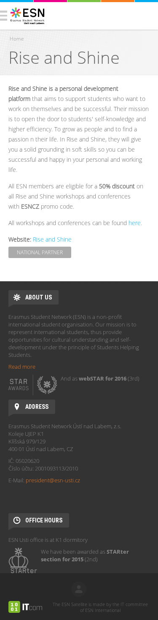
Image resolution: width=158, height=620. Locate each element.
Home (17, 38)
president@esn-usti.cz (53, 480)
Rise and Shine (52, 239)
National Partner (40, 252)
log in (78, 589)
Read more (21, 366)
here (135, 223)
